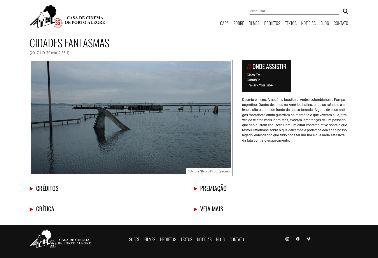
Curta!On (253, 79)
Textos (291, 22)
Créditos (47, 187)
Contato (341, 22)
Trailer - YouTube (260, 85)
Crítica (45, 208)
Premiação (213, 187)
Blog (324, 22)
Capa (224, 22)
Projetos (272, 22)
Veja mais (211, 208)
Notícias (308, 22)
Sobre (238, 22)
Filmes (253, 22)
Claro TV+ (254, 74)
